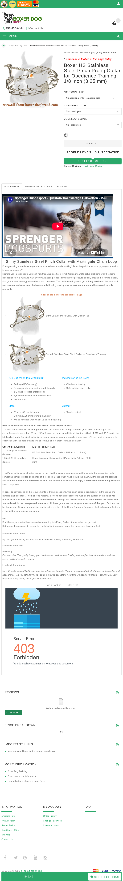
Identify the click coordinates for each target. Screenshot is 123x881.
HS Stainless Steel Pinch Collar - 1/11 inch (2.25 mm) (59, 452)
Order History (50, 816)
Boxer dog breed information (22, 776)
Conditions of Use (10, 830)
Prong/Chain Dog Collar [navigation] (18, 46)
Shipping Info (8, 816)
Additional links (74, 92)
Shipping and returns (38, 186)
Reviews (62, 186)
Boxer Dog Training (17, 771)
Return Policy (8, 825)
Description (11, 186)
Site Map (5, 834)
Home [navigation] (3, 45)
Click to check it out (93, 161)
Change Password (52, 820)
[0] (114, 24)
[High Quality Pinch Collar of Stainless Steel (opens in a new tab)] (26, 354)
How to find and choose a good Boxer (27, 781)
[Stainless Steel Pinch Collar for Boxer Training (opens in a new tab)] (26, 315)
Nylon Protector (75, 105)
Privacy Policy (8, 820)
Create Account (51, 825)
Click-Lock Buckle (75, 119)
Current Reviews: (72, 166)
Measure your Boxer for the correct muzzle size (32, 751)
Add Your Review (93, 166)
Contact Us (36, 28)
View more (13, 712)
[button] (117, 36)
